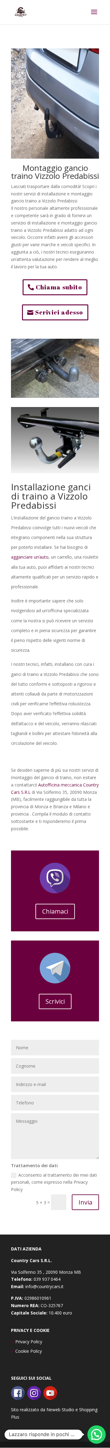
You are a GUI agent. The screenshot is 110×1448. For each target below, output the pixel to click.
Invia (85, 1202)
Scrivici (55, 1001)
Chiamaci (55, 911)
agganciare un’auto (30, 557)
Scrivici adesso (59, 312)
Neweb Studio (60, 1409)
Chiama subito (59, 287)
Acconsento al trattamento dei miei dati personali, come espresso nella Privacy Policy (54, 1182)
